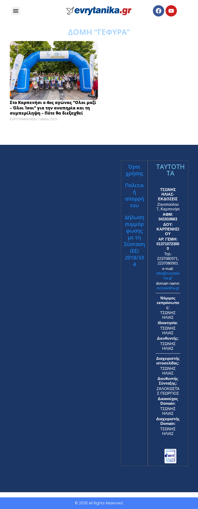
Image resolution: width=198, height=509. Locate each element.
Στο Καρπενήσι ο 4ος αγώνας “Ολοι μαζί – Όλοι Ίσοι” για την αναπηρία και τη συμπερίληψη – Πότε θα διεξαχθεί (53, 108)
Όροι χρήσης (134, 170)
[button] (16, 11)
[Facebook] (158, 11)
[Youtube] (171, 11)
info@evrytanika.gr (167, 275)
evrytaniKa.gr (168, 288)
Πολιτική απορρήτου (134, 195)
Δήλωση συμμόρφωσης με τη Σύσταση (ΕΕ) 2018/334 (134, 241)
